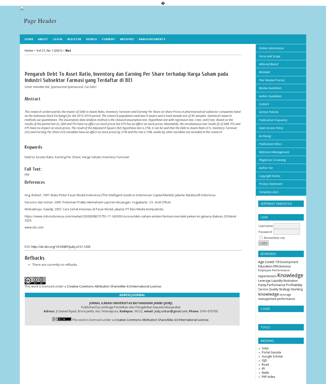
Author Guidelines (270, 96)
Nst (68, 51)
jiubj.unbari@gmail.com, (171, 311)
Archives (127, 39)
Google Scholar (272, 356)
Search (91, 39)
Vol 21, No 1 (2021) (49, 51)
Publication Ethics (270, 144)
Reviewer (264, 72)
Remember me (274, 238)
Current (108, 39)
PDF (27, 174)
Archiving (265, 136)
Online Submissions (271, 48)
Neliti (265, 373)
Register (74, 39)
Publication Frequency (273, 120)
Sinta (265, 348)
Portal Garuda (271, 352)
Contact (264, 104)
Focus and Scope (269, 56)
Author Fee (266, 168)
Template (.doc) (269, 192)
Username (265, 226)
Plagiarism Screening (272, 160)
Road (265, 364)
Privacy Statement (270, 184)
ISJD (264, 360)
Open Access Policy (271, 128)
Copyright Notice (269, 176)
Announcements (152, 39)
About (43, 39)
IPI (263, 369)
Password (265, 232)
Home (29, 39)
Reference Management (274, 152)
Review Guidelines (270, 88)
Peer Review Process (272, 80)
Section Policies (269, 112)
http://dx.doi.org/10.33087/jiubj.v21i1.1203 (60, 247)
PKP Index (268, 377)
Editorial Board (268, 64)
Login (58, 39)
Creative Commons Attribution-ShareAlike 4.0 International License (114, 286)
